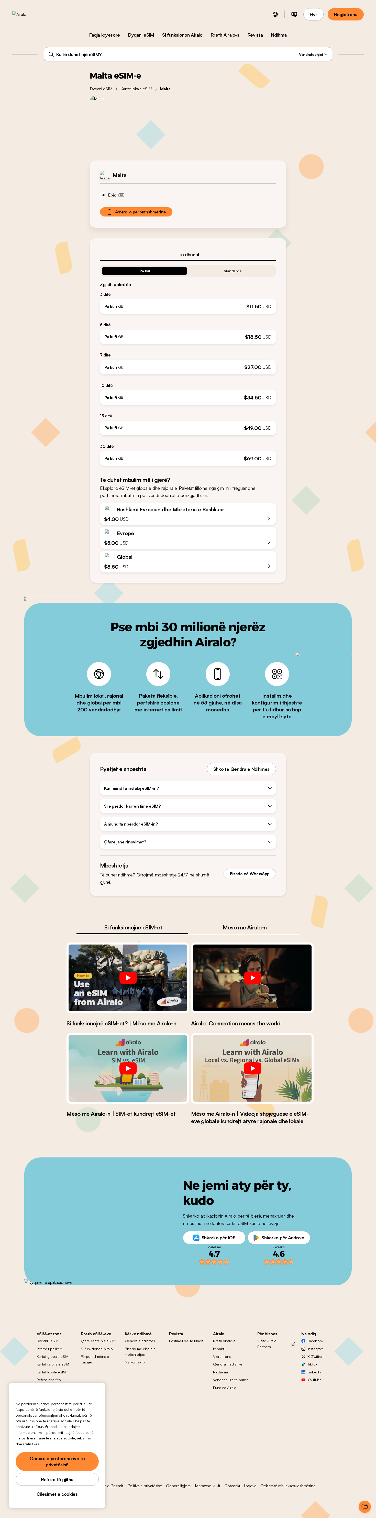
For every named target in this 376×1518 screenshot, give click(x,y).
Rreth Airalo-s (225, 35)
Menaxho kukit (207, 1485)
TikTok (312, 1364)
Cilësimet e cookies (57, 1494)
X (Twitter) (315, 1356)
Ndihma (279, 35)
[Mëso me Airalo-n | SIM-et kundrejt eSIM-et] (128, 1068)
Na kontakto (135, 1362)
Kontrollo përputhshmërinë (140, 211)
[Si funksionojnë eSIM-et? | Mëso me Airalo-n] (128, 978)
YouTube (314, 1380)
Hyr (313, 14)
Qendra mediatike (227, 1364)
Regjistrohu (345, 14)
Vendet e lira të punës (231, 1380)
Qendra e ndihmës (140, 1341)
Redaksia (220, 1372)
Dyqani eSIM (141, 35)
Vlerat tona (222, 1356)
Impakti (219, 1349)
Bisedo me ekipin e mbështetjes (140, 1352)
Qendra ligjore (178, 1485)
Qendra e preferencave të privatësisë (57, 1461)
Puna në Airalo (224, 1387)
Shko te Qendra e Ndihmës (241, 769)
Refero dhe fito (49, 1380)
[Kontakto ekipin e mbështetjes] (365, 1507)
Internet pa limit (49, 1349)
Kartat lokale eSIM (136, 88)
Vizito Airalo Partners (267, 1344)
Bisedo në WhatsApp (250, 873)
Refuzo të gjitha (57, 1479)
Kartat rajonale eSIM (53, 1364)
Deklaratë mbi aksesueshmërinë (288, 1485)
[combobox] (188, 54)
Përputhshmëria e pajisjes (95, 1359)
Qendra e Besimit (108, 1485)
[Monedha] (294, 14)
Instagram (315, 1349)
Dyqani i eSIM (47, 1341)
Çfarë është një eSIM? (98, 1341)
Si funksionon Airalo (182, 35)
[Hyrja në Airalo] (27, 14)
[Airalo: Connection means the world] (252, 978)
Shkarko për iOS (219, 1237)
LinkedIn (314, 1372)
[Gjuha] (275, 14)
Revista (255, 35)
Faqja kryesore (104, 35)
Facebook (315, 1341)
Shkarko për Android (282, 1237)
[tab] (188, 254)
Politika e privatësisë (144, 1485)
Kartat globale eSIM (52, 1356)
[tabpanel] (188, 363)
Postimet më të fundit (186, 1341)
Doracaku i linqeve (240, 1485)
